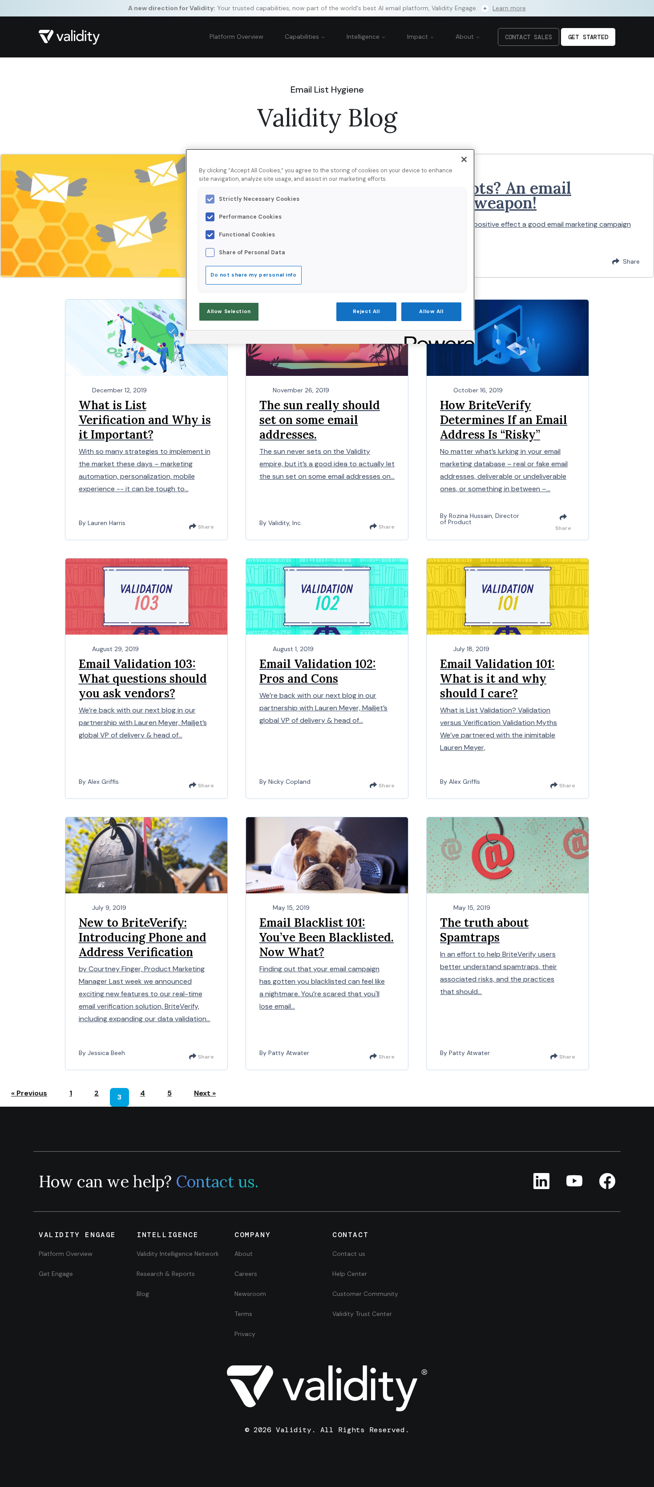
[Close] (464, 159)
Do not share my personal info (253, 275)
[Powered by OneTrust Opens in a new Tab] (436, 338)
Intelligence (364, 37)
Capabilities (303, 37)
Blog (143, 1294)
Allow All (431, 311)
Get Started (588, 37)
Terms (243, 1314)
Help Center (349, 1274)
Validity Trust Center (362, 1314)
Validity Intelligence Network (178, 1254)
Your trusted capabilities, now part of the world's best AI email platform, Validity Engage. (327, 8)
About (466, 37)
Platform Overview (236, 37)
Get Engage (56, 1274)
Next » (205, 1093)
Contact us (348, 1254)
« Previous (29, 1093)
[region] (330, 246)
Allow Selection (229, 311)
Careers (245, 1274)
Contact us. (217, 1181)
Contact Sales (528, 37)
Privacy (244, 1334)
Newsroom (250, 1294)
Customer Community (365, 1294)
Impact (418, 37)
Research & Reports (166, 1274)
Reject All (366, 311)
